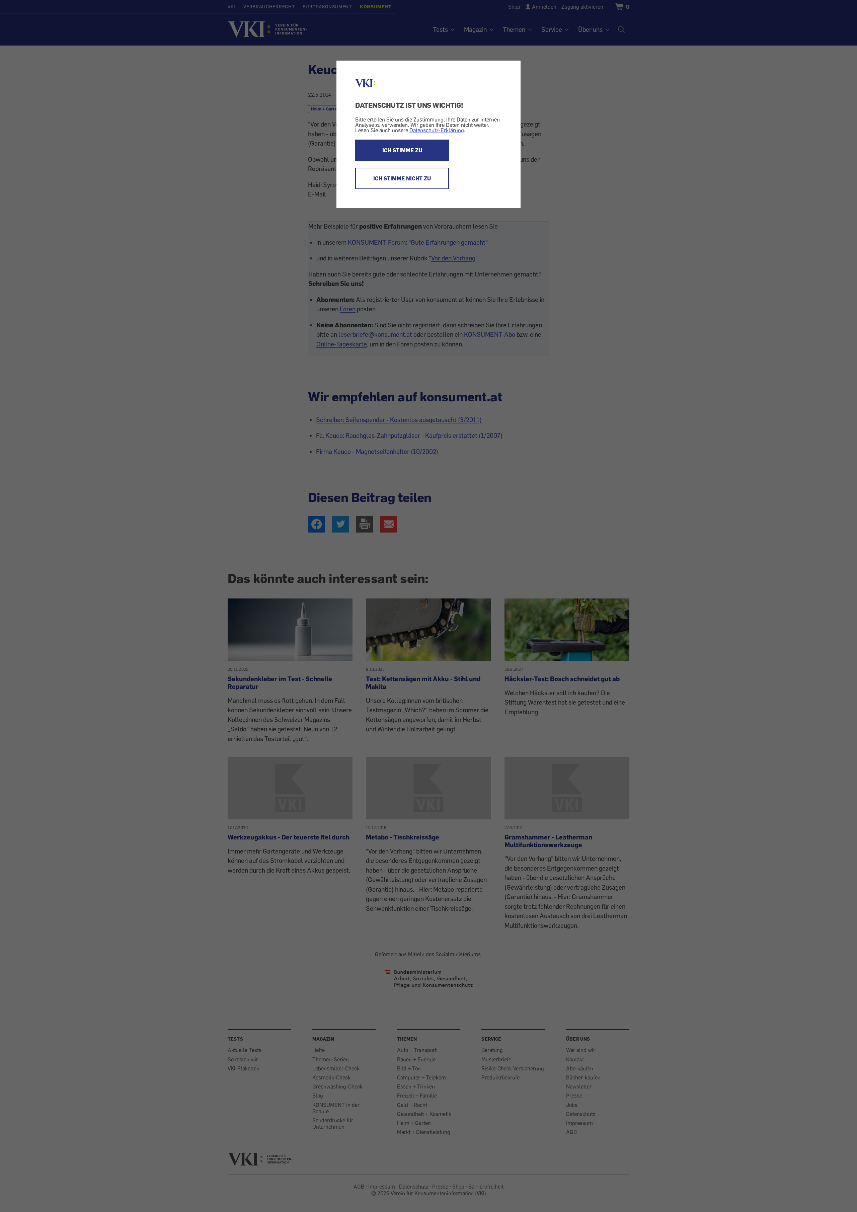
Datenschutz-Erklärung (436, 130)
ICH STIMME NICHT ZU (402, 178)
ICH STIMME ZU (402, 150)
